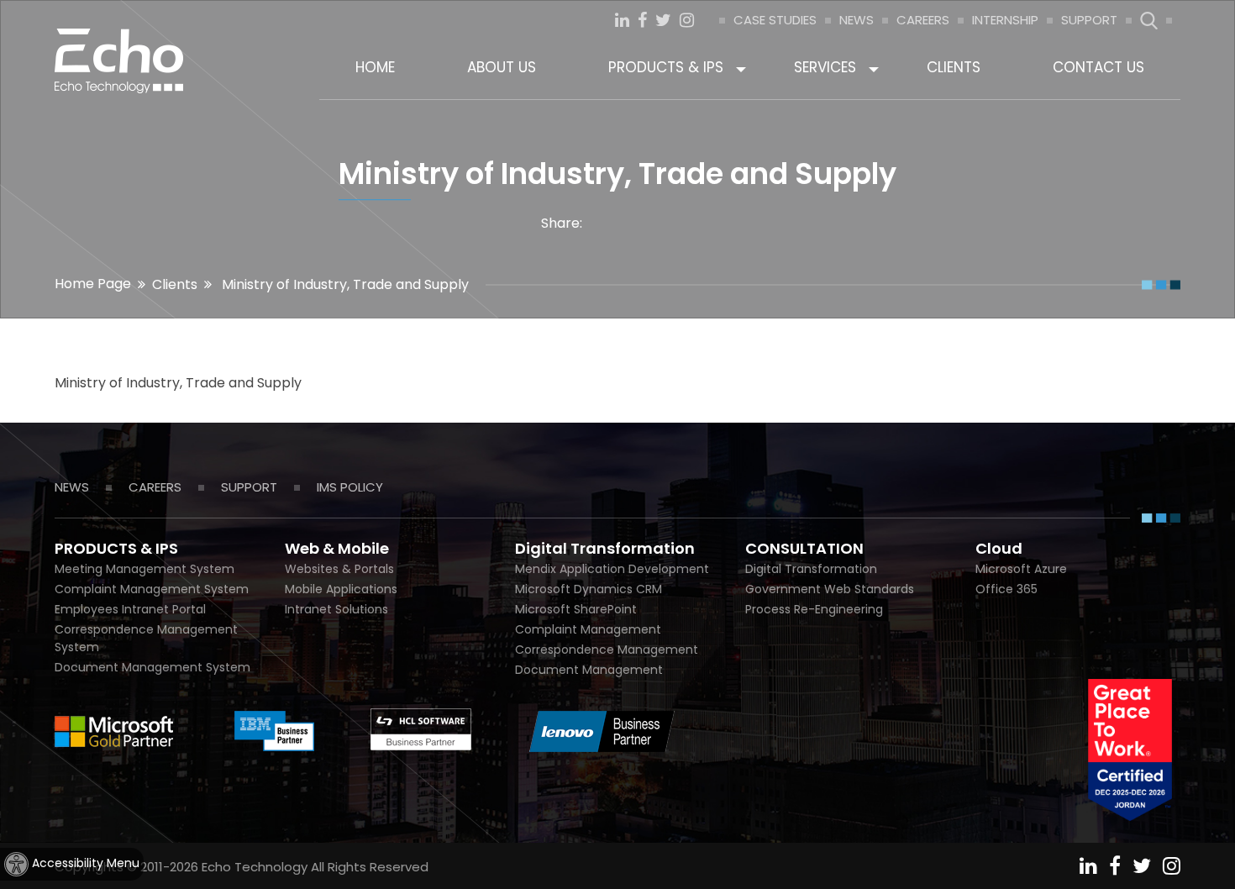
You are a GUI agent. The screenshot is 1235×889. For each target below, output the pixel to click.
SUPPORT (1089, 20)
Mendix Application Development (612, 568)
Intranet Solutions (336, 609)
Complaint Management (588, 629)
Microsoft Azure (1021, 568)
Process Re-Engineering (814, 609)
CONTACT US (1098, 67)
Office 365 (1006, 589)
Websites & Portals (339, 568)
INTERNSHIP (1005, 20)
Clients (174, 284)
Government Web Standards (829, 589)
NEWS (856, 20)
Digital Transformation (811, 568)
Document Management (589, 669)
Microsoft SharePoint (576, 609)
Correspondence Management (606, 649)
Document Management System (152, 667)
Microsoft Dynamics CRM (588, 589)
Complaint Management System (152, 589)
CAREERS (922, 20)
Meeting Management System (144, 568)
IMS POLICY (350, 487)
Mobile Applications (341, 589)
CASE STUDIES (775, 20)
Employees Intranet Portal (130, 609)
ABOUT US (501, 67)
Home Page (93, 283)
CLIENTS (953, 67)
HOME (375, 67)
